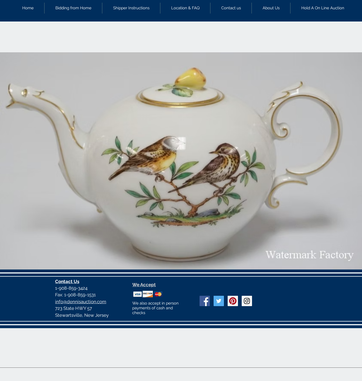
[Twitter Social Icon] (219, 301)
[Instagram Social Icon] (247, 301)
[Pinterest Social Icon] (233, 301)
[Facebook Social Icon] (205, 301)
